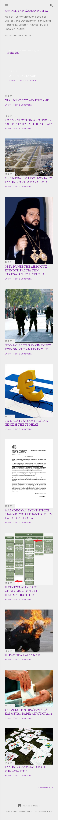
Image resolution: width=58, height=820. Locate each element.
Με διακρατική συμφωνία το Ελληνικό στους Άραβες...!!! (28, 180)
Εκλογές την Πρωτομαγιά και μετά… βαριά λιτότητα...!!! (28, 712)
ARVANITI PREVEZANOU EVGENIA (26, 10)
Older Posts (46, 787)
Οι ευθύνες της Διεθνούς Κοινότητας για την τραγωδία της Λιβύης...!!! (26, 270)
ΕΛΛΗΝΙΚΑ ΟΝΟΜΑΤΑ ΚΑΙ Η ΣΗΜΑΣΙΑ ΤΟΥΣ (26, 769)
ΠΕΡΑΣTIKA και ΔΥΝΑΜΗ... (25, 655)
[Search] (51, 5)
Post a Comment (27, 80)
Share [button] (12, 80)
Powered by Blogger (31, 806)
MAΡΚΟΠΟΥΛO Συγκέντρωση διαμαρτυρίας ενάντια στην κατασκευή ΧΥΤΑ (28, 514)
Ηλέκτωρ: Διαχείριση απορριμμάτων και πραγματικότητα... (22, 591)
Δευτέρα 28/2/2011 (23, 76)
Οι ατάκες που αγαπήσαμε (27, 100)
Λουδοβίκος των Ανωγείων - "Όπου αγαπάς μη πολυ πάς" (28, 122)
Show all (13, 53)
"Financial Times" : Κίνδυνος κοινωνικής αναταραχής (28, 347)
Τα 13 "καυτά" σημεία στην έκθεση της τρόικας (26, 422)
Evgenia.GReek (14, 35)
